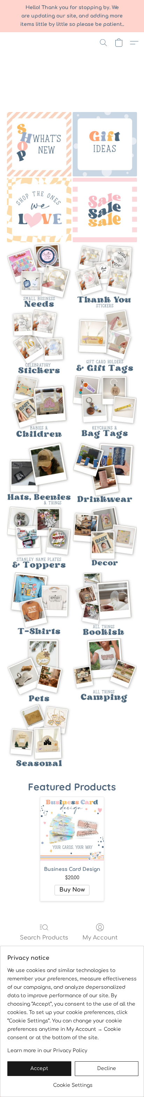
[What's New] (39, 144)
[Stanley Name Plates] (39, 538)
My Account (99, 938)
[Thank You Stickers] (105, 276)
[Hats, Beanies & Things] (39, 473)
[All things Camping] (105, 670)
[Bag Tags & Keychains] (105, 407)
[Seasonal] (39, 736)
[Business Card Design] (72, 829)
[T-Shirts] (39, 604)
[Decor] (105, 538)
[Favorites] (39, 210)
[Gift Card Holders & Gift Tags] (105, 341)
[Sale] (105, 210)
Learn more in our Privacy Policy (47, 1050)
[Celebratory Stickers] (39, 341)
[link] (72, 1083)
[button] (103, 42)
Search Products (44, 938)
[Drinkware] (105, 473)
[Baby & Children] (39, 407)
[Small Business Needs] (39, 276)
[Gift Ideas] (105, 144)
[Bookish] (105, 604)
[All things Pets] (39, 670)
